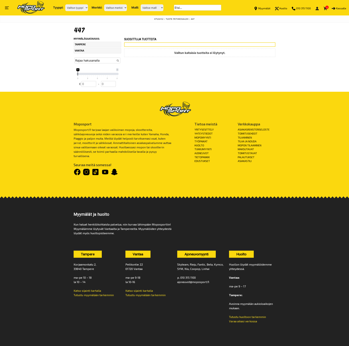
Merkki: (97, 7)
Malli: (135, 7)
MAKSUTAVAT (246, 149)
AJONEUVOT (201, 153)
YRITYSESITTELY (204, 129)
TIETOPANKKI (202, 157)
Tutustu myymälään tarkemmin (94, 295)
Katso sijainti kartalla (87, 290)
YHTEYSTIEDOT (203, 133)
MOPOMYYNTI (202, 137)
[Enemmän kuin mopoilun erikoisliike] (28, 7)
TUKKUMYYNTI (203, 149)
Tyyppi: (58, 7)
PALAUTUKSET (246, 157)
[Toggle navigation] (7, 8)
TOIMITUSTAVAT (247, 153)
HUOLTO (199, 145)
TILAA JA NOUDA (247, 141)
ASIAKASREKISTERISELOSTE (254, 129)
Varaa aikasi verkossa (243, 321)
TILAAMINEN (245, 137)
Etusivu (159, 19)
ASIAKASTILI (245, 161)
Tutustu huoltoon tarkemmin (247, 317)
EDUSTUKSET (202, 161)
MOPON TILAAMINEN (249, 145)
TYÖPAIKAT (201, 141)
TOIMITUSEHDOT (247, 133)
